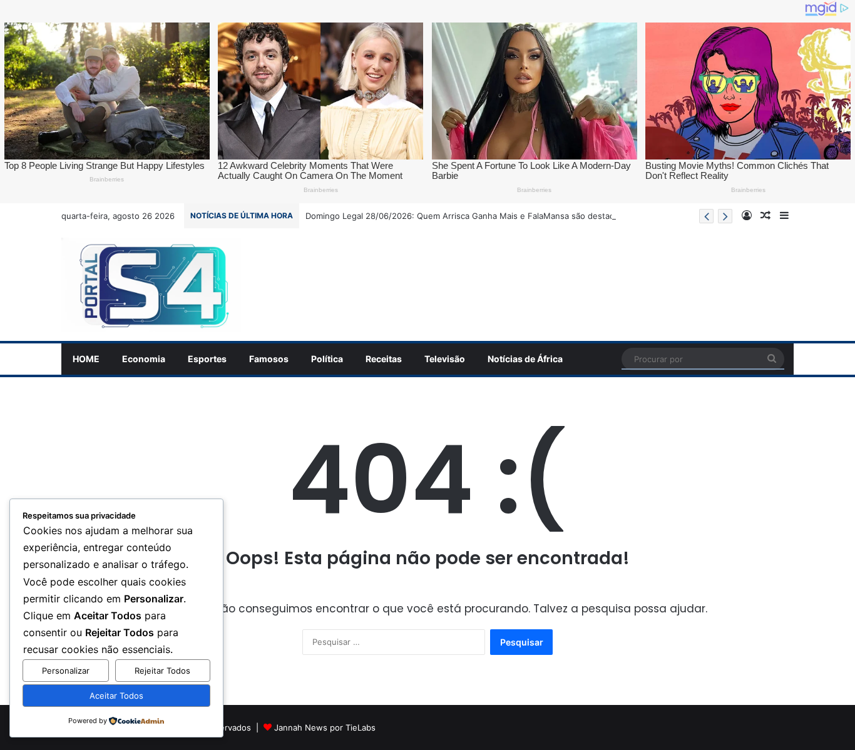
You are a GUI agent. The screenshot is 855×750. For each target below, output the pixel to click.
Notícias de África (525, 358)
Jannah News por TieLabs (325, 727)
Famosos (269, 358)
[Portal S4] (151, 285)
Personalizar (66, 671)
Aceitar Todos (116, 696)
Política (327, 358)
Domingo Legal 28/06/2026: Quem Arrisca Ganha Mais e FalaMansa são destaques (467, 216)
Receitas (384, 358)
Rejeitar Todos (162, 671)
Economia (143, 358)
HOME (86, 358)
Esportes (207, 358)
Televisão (444, 358)
